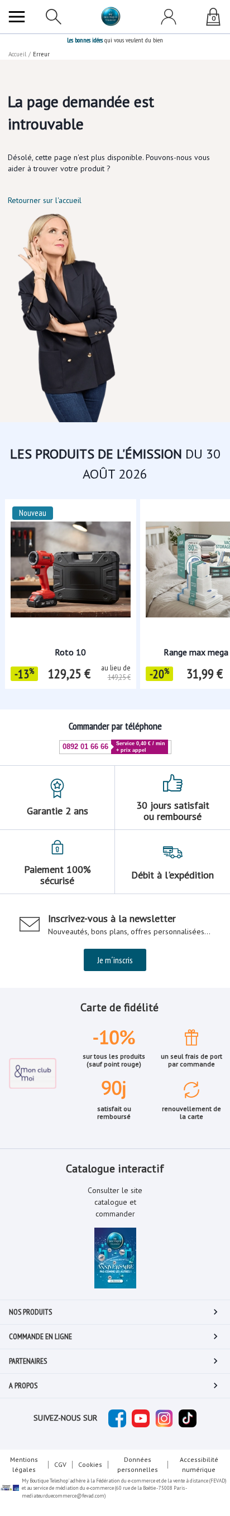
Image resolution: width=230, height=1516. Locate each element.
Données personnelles (137, 1464)
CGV (60, 1464)
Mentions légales (24, 1464)
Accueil (17, 54)
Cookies (90, 1464)
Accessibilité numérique (199, 1464)
